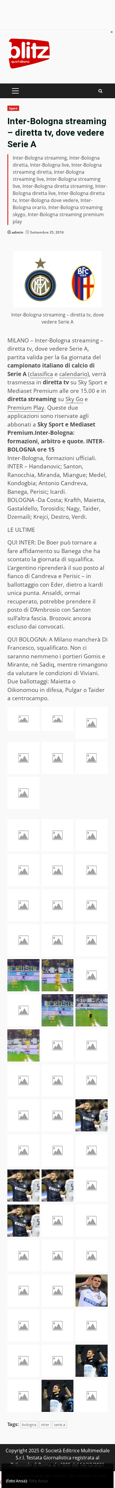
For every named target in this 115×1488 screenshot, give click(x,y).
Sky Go (74, 399)
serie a (59, 1424)
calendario (73, 374)
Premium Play (25, 407)
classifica (41, 374)
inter (45, 1424)
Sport (13, 108)
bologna (29, 1424)
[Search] (100, 91)
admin (17, 232)
